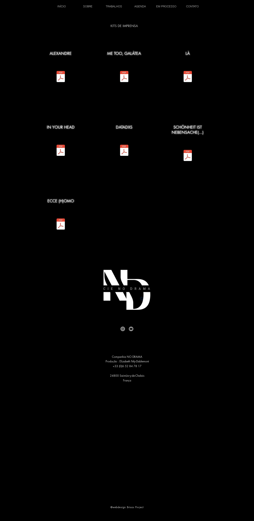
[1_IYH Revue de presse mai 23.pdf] (61, 77)
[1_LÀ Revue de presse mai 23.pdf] (61, 150)
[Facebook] (92, 299)
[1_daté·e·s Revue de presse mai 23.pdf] (188, 77)
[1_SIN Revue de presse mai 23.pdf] (124, 77)
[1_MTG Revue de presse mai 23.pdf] (124, 150)
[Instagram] (122, 329)
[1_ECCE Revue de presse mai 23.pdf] (61, 224)
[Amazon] (162, 299)
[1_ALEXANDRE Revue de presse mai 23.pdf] (188, 156)
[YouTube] (131, 329)
